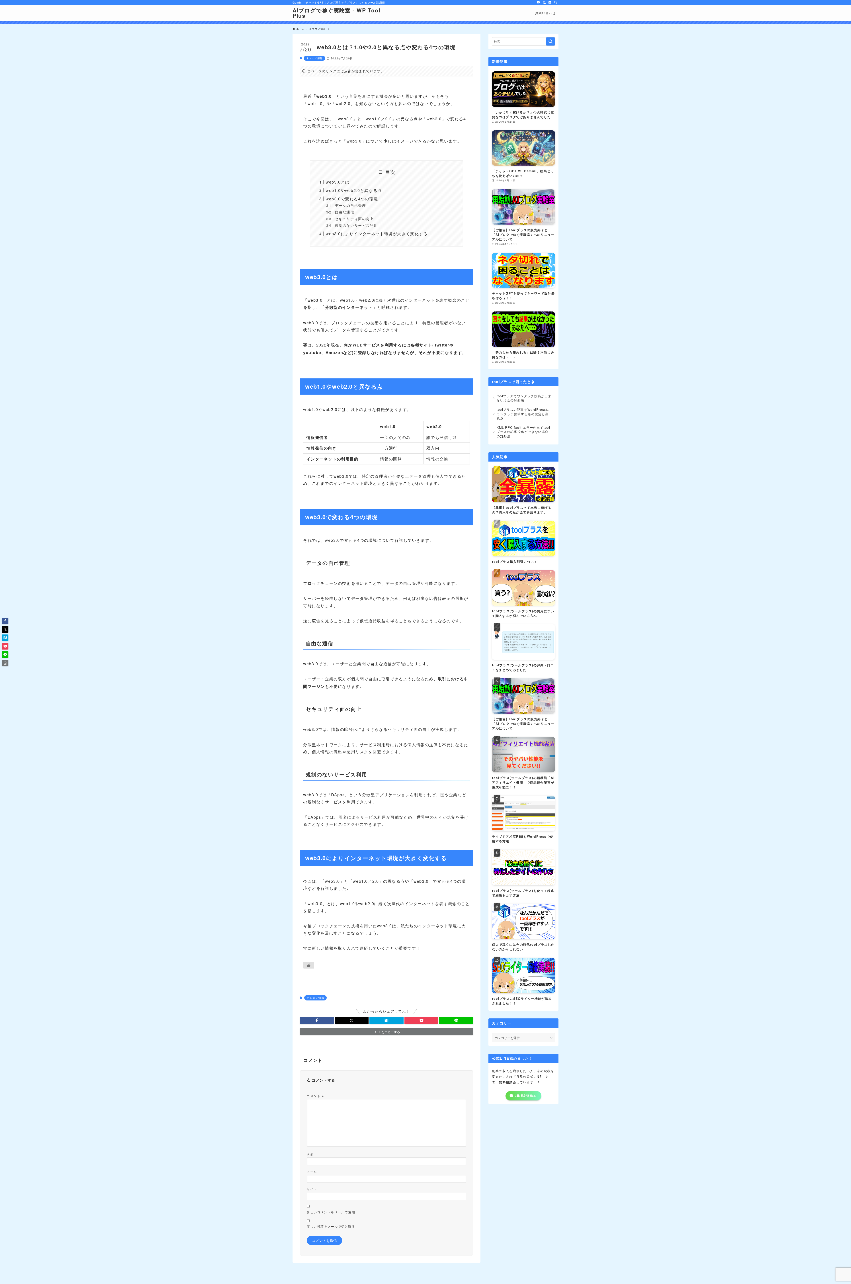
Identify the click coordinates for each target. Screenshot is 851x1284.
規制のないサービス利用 (356, 225)
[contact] (550, 2)
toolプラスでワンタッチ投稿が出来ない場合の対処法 (524, 398)
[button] (317, 1020)
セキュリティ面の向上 (354, 218)
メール (312, 1171)
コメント (315, 1095)
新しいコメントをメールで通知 (331, 1212)
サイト (312, 1188)
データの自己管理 (350, 205)
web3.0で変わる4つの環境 (352, 199)
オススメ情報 (314, 58)
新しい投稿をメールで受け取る (331, 1226)
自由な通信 (344, 212)
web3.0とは (337, 182)
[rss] (544, 2)
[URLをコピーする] (5, 663)
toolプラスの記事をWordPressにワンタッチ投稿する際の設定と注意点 (523, 413)
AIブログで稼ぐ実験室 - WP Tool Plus (337, 13)
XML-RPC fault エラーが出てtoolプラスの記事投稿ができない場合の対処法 (523, 431)
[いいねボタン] (308, 965)
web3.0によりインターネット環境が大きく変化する (377, 233)
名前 (310, 1154)
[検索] (555, 2)
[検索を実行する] (550, 41)
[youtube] (538, 2)
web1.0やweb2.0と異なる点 (354, 190)
